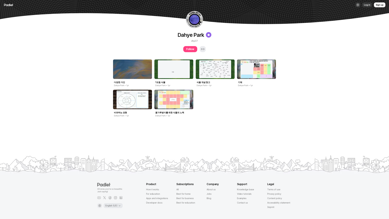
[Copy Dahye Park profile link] (203, 49)
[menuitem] (357, 4)
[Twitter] (104, 198)
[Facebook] (110, 198)
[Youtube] (99, 198)
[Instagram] (115, 198)
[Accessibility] (99, 205)
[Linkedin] (121, 198)
